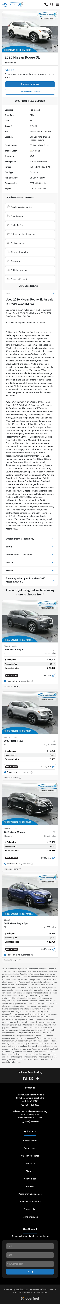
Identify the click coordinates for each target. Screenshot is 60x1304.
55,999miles (50, 836)
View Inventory (30, 1140)
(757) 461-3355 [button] (32, 1105)
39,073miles (50, 653)
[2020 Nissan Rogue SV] (30, 713)
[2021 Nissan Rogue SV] (30, 621)
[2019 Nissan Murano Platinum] (30, 804)
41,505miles (50, 927)
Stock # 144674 (10, 646)
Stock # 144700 (10, 737)
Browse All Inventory (30, 84)
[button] (46, 4)
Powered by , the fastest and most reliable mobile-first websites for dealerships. (30, 1291)
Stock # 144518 (10, 920)
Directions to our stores (30, 1201)
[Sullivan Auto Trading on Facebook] (23, 1078)
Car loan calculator (30, 1156)
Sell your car (30, 1179)
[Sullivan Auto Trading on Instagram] (36, 1078)
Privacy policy (30, 1209)
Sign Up (30, 1272)
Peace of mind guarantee (30, 1194)
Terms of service (30, 1217)
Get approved (30, 1148)
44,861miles (50, 744)
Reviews (30, 1186)
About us (30, 1171)
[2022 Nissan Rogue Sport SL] (30, 895)
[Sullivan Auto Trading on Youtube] (30, 1078)
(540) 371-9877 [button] (32, 1121)
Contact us (30, 1163)
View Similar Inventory (30, 92)
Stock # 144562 (10, 829)
